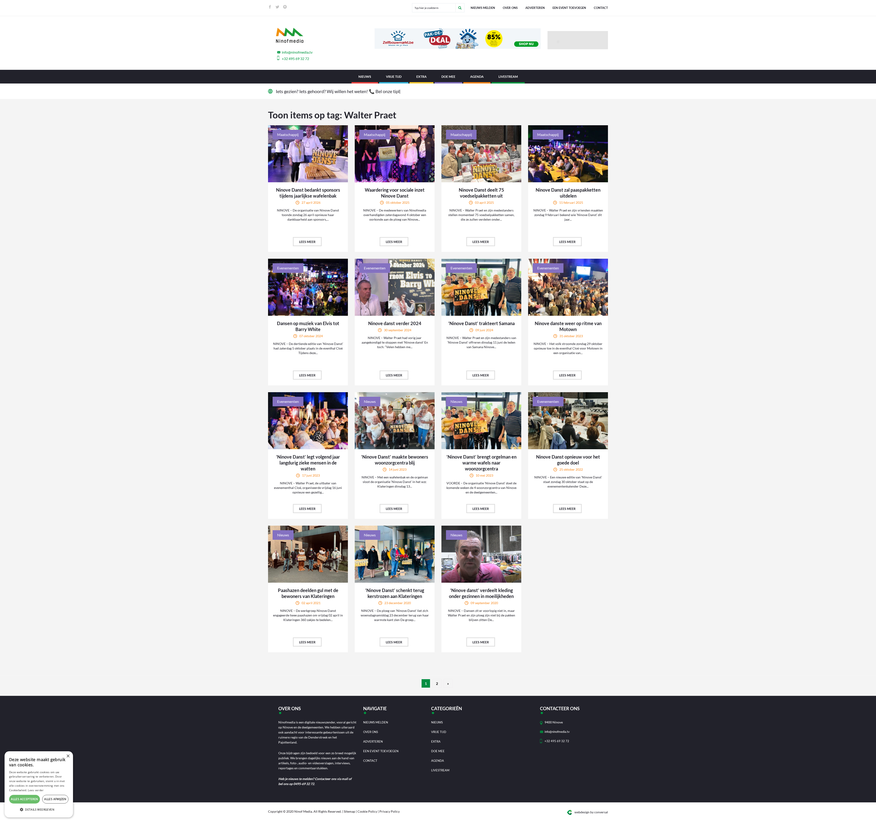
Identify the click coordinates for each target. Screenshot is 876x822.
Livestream (508, 76)
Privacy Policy (389, 811)
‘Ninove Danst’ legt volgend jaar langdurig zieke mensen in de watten (308, 462)
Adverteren (535, 8)
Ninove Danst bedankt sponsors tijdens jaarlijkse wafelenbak (308, 192)
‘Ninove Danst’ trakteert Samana (481, 323)
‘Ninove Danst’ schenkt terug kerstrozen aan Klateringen (394, 593)
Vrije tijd (394, 76)
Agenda (477, 76)
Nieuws (364, 76)
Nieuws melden (483, 8)
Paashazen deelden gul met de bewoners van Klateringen (308, 593)
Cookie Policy (367, 811)
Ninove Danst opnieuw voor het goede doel (568, 459)
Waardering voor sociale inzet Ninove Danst (395, 192)
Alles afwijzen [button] (55, 799)
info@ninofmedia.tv (297, 52)
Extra (421, 76)
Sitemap (349, 811)
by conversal (591, 812)
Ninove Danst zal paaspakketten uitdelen (568, 192)
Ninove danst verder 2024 (394, 323)
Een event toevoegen (569, 8)
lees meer (307, 242)
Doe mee (448, 76)
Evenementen (288, 268)
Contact (601, 8)
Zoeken (459, 7)
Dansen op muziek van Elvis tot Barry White (308, 326)
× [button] (68, 756)
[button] (38, 809)
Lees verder (36, 790)
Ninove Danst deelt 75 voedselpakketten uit (481, 192)
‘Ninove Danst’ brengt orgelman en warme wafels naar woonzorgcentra (481, 462)
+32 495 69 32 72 (295, 58)
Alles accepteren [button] (24, 799)
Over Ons (510, 8)
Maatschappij (288, 134)
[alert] (39, 784)
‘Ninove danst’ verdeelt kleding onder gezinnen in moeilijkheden (481, 593)
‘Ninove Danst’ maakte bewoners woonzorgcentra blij (394, 459)
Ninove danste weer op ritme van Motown (568, 326)
